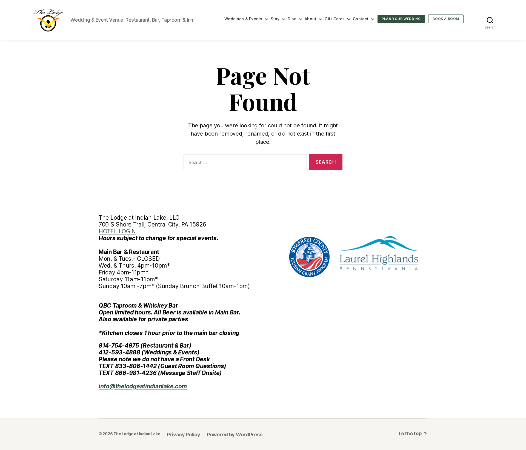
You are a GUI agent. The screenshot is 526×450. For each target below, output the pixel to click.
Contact (360, 19)
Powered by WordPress (234, 434)
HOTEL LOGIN (117, 231)
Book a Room (446, 19)
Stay (275, 19)
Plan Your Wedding (401, 19)
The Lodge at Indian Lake (136, 433)
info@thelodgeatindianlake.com (143, 386)
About (310, 19)
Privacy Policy (183, 434)
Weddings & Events (243, 19)
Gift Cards (335, 19)
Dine (292, 19)
